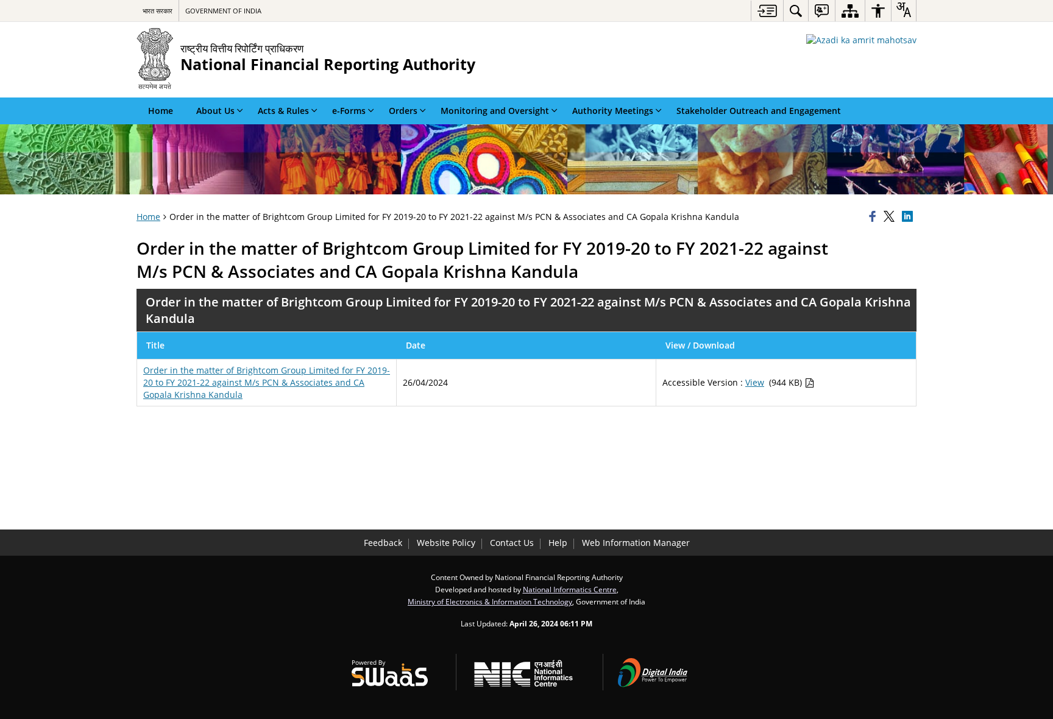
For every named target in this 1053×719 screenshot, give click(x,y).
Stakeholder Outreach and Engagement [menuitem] (758, 110)
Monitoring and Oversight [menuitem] (495, 110)
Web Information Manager (636, 542)
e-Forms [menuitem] (349, 110)
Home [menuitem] (160, 110)
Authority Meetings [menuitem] (612, 110)
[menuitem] (796, 10)
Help (557, 542)
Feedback (383, 542)
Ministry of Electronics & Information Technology (490, 601)
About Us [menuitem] (215, 110)
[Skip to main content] (767, 11)
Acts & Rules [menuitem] (283, 110)
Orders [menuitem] (403, 110)
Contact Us (512, 542)
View (754, 382)
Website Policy (446, 542)
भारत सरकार (157, 10)
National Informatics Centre (570, 589)
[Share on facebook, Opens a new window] (874, 217)
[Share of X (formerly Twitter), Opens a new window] (891, 217)
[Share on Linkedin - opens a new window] (909, 217)
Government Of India (223, 10)
